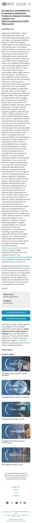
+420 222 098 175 (16, 512)
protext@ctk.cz (6, 512)
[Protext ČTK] (16, 507)
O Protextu (16, 496)
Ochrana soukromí (11, 521)
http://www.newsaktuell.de (11, 248)
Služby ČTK (16, 487)
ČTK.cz (16, 490)
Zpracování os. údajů (19, 515)
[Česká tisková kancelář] (9, 4)
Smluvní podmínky (21, 521)
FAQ (16, 493)
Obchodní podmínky (8, 515)
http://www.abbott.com (17, 262)
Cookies (18, 516)
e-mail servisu (21, 341)
